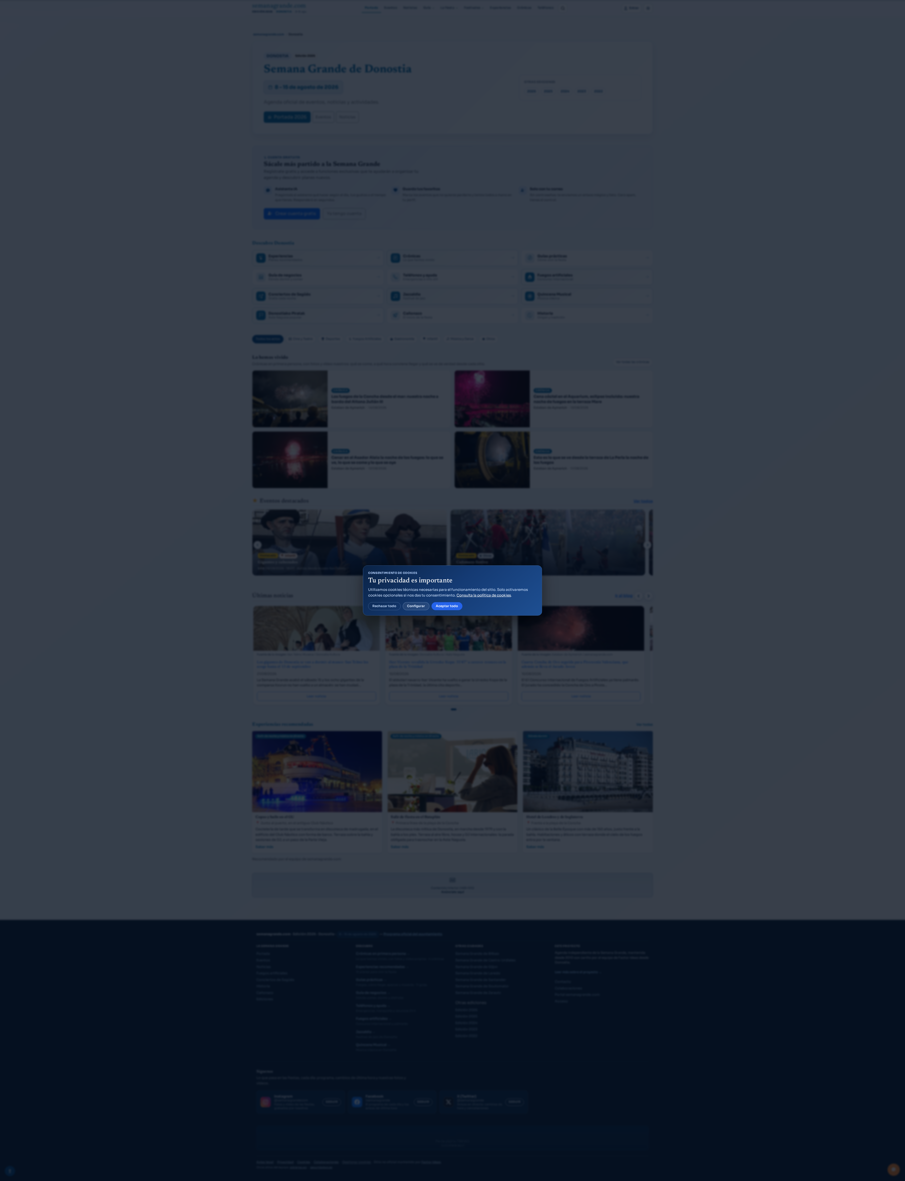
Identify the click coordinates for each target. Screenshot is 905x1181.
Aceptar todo (447, 606)
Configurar (416, 606)
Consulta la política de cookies (484, 595)
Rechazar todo (384, 606)
